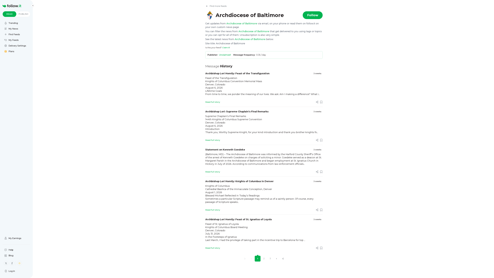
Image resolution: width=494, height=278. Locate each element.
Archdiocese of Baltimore (241, 23)
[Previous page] (251, 259)
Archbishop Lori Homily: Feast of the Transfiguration (237, 73)
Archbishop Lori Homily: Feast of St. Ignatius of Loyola (238, 219)
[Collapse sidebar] (32, 5)
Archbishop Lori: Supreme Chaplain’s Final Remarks (236, 111)
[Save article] (321, 102)
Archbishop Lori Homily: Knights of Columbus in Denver (239, 181)
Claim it (226, 47)
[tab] (9, 14)
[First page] (245, 259)
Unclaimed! (225, 55)
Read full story (212, 102)
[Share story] (317, 102)
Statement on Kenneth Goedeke (225, 149)
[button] (10, 271)
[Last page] (283, 259)
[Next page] (276, 259)
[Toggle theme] (19, 263)
